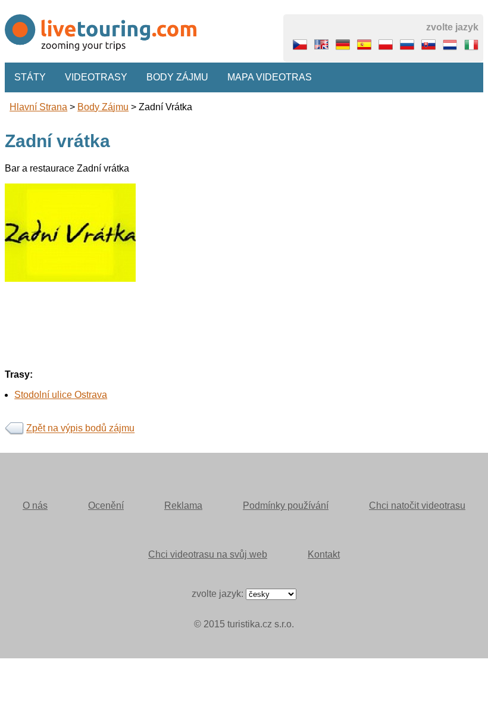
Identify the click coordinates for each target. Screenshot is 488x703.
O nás (35, 505)
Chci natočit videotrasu (417, 505)
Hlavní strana (38, 107)
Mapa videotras (269, 77)
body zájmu (103, 107)
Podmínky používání (286, 505)
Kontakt (324, 554)
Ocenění (106, 505)
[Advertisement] (244, 365)
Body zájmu (177, 77)
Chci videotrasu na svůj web (207, 554)
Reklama (183, 505)
